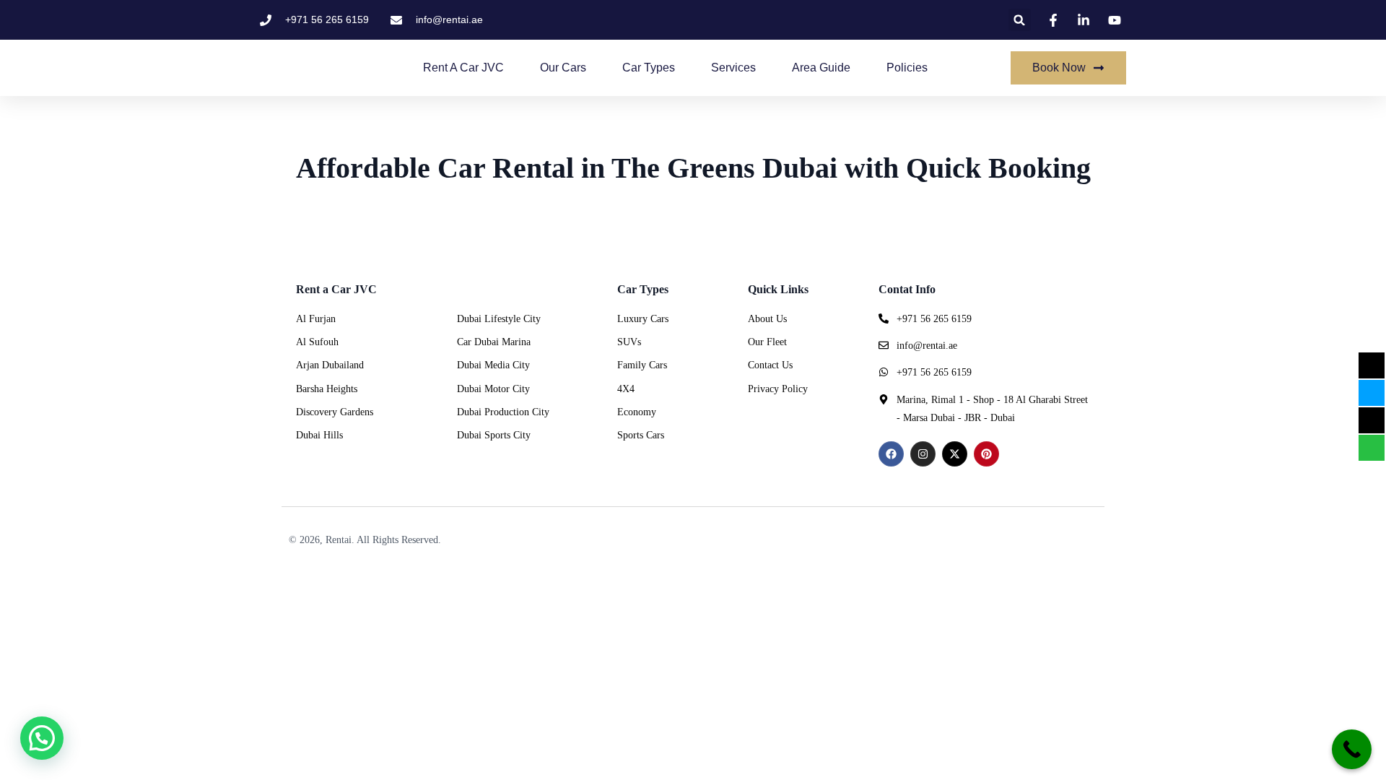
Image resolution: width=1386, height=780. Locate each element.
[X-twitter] (954, 454)
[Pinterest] (986, 454)
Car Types (648, 67)
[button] (1019, 20)
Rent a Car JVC (463, 67)
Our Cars (563, 67)
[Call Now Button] (1352, 749)
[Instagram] (923, 454)
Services (733, 67)
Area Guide (821, 67)
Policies (907, 67)
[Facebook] (891, 454)
